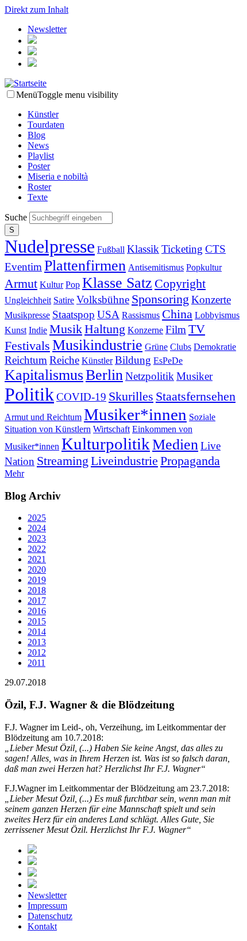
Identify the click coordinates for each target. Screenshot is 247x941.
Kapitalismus (44, 375)
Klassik (143, 249)
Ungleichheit (28, 300)
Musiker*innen (135, 414)
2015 (37, 621)
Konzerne (145, 330)
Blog (36, 135)
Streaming (62, 461)
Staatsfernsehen (196, 396)
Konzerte (211, 300)
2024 (37, 528)
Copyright (180, 283)
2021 (37, 559)
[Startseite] (26, 83)
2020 (37, 569)
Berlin (104, 375)
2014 (37, 632)
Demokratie (215, 347)
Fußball (111, 249)
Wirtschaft (111, 429)
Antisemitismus (156, 267)
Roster (39, 187)
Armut (21, 283)
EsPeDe (168, 360)
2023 (37, 538)
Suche (17, 217)
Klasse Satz (117, 283)
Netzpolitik (149, 376)
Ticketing (182, 249)
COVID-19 (81, 397)
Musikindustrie (97, 345)
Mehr (14, 473)
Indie (38, 330)
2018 (37, 590)
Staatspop (73, 314)
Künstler (43, 114)
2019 (37, 580)
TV (196, 329)
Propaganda (190, 461)
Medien (175, 444)
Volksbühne (102, 300)
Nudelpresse (50, 246)
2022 (37, 549)
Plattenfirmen (85, 265)
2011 (36, 663)
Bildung (133, 360)
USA (108, 314)
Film (175, 329)
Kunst (15, 330)
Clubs (180, 347)
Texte (38, 197)
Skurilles (131, 396)
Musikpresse (27, 315)
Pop (72, 284)
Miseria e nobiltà (58, 176)
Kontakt (42, 926)
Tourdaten (46, 124)
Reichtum (26, 360)
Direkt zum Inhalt (36, 9)
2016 (37, 611)
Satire (63, 300)
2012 (37, 652)
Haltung (104, 329)
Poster (39, 166)
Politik (29, 394)
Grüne (156, 347)
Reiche (64, 360)
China (177, 314)
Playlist (41, 156)
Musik (65, 329)
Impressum (47, 905)
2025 (37, 518)
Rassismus (141, 315)
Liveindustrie (124, 461)
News (38, 145)
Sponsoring (160, 299)
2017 (37, 600)
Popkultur (204, 267)
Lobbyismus (217, 315)
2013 (37, 642)
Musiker (194, 376)
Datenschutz (50, 916)
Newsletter (47, 29)
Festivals (27, 345)
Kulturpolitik (105, 444)
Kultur (51, 284)
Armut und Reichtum (43, 417)
